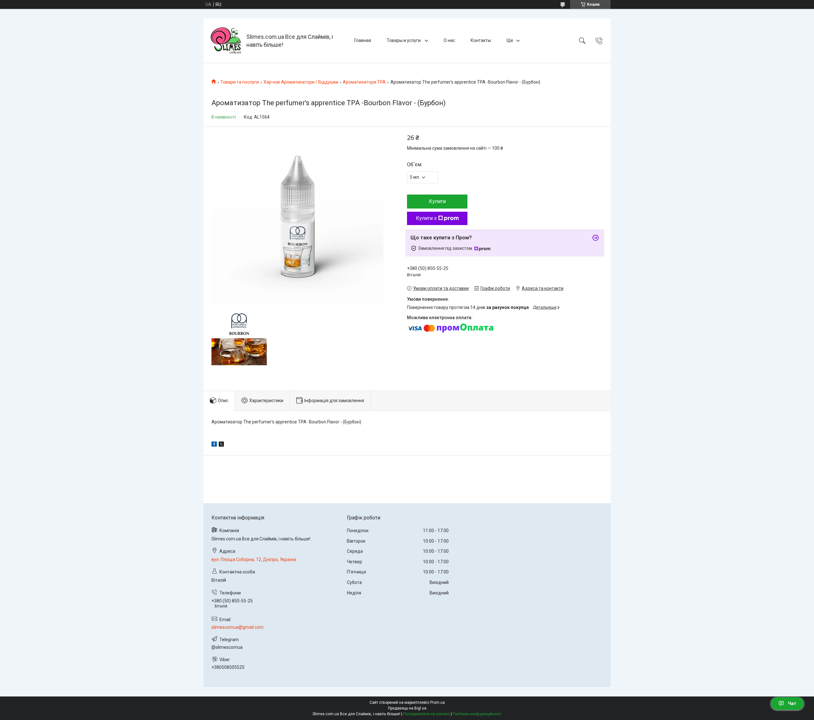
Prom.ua (437, 702)
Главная (362, 40)
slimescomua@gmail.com (237, 627)
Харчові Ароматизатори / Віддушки (301, 82)
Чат (792, 703)
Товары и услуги (404, 40)
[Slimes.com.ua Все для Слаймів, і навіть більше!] (226, 41)
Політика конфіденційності (477, 714)
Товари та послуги (239, 82)
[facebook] (214, 445)
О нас (449, 40)
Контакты (481, 40)
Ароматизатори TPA (364, 82)
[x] (221, 445)
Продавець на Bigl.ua (407, 708)
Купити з (426, 218)
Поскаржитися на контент (426, 714)
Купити (437, 201)
